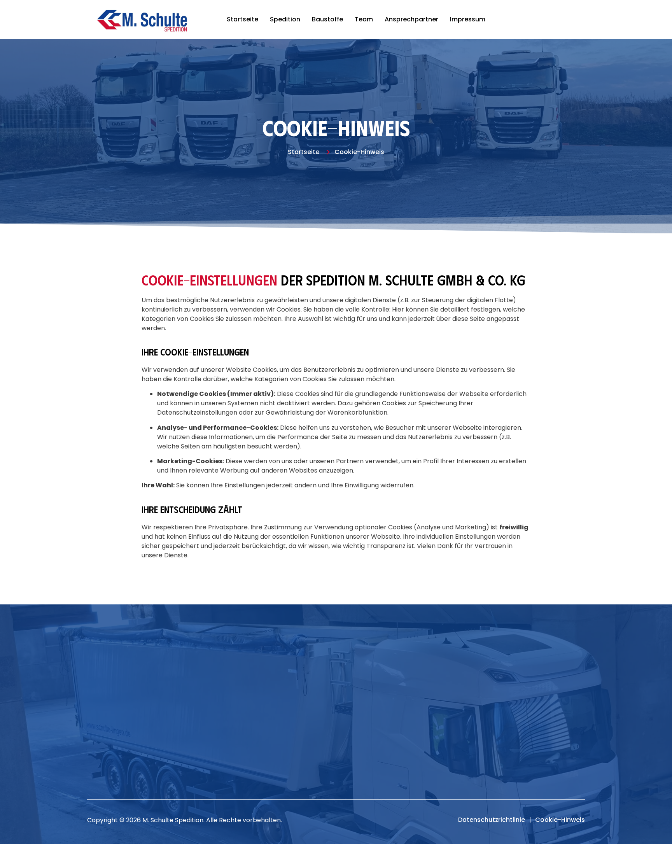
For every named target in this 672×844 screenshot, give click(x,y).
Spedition (285, 19)
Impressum (467, 19)
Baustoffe (327, 19)
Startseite (242, 19)
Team (364, 19)
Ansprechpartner (411, 19)
